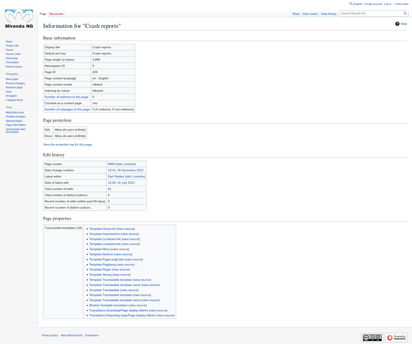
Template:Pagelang (102, 264)
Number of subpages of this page (67, 109)
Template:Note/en (101, 254)
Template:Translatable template (110, 279)
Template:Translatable (104, 290)
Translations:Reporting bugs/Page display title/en (122, 315)
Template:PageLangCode (106, 259)
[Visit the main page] (19, 17)
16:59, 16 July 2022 (121, 182)
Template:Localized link (105, 239)
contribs (129, 164)
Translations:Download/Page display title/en (118, 310)
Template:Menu (99, 249)
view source (126, 228)
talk (119, 164)
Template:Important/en (104, 234)
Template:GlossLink (102, 228)
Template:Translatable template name (115, 285)
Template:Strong (100, 274)
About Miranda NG (71, 335)
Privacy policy (50, 335)
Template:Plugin (100, 269)
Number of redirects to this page (66, 97)
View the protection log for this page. (68, 144)
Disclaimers (92, 335)
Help (404, 24)
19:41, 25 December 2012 (126, 170)
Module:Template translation (108, 305)
